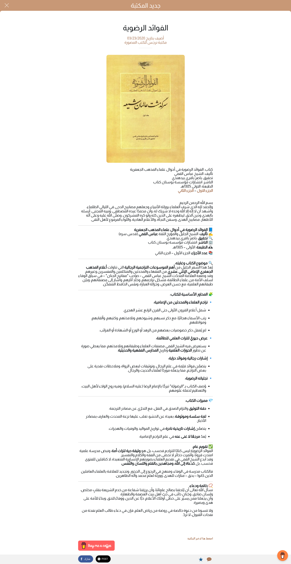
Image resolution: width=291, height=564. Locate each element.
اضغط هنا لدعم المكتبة (200, 538)
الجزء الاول (205, 190)
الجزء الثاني (186, 190)
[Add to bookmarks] (201, 559)
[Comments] (209, 559)
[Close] (7, 5)
